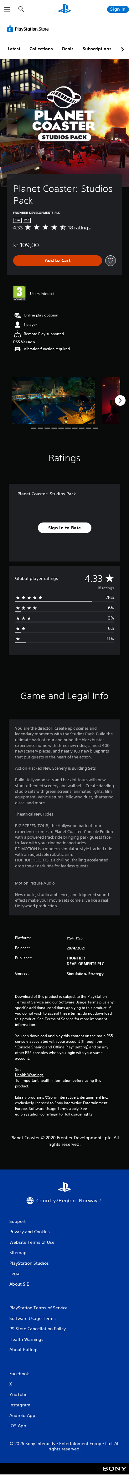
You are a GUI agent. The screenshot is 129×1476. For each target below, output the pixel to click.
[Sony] (115, 1473)
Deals (68, 48)
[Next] (120, 400)
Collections (41, 48)
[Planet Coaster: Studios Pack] (53, 400)
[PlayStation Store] (29, 29)
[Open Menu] (7, 9)
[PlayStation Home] (64, 9)
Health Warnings (29, 1074)
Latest (14, 48)
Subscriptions (97, 48)
